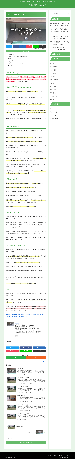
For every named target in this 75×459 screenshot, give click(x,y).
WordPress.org (54, 118)
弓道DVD (52, 63)
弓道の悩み (9, 341)
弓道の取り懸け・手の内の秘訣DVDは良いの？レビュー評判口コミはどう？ (59, 31)
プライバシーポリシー (53, 455)
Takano (17, 323)
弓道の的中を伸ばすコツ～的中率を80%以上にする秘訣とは (59, 43)
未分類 (52, 99)
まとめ (10, 65)
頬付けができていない (14, 62)
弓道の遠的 (53, 83)
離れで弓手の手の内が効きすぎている (18, 56)
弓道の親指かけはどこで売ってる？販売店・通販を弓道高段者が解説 (59, 24)
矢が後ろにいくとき (14, 54)
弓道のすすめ (53, 66)
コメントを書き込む (25, 442)
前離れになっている (14, 60)
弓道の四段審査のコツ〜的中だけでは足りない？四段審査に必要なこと (59, 48)
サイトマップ (67, 455)
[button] (68, 13)
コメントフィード (55, 115)
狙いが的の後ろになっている (16, 64)
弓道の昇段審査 (54, 80)
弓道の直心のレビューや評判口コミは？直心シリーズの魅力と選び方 (59, 37)
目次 (24, 51)
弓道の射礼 (53, 73)
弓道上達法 (53, 86)
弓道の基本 (53, 70)
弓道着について (54, 96)
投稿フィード (53, 112)
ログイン (52, 108)
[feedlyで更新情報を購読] (15, 336)
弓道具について (54, 89)
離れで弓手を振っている (15, 58)
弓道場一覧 (53, 93)
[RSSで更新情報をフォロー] (17, 336)
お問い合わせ (61, 455)
